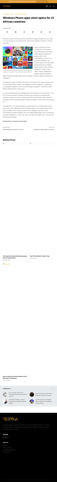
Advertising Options (9, 450)
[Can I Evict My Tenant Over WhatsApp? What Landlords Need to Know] (5, 394)
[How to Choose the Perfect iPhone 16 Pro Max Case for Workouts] (15, 318)
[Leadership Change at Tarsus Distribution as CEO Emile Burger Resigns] (5, 401)
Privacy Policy (7, 447)
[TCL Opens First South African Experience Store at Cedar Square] (15, 198)
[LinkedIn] (33, 32)
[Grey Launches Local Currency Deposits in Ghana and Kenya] (32, 394)
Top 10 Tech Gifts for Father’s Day (39, 256)
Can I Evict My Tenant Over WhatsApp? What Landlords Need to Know (18, 394)
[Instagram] (7, 437)
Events (5, 445)
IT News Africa (7, 425)
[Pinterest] (24, 32)
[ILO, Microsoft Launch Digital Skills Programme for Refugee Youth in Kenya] (32, 401)
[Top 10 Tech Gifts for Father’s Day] (42, 198)
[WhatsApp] (41, 32)
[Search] (50, 6)
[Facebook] (7, 32)
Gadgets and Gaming (21, 14)
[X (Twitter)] (15, 32)
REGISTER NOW (41, 1)
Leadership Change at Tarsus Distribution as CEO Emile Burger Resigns (17, 401)
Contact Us (6, 452)
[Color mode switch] (47, 6)
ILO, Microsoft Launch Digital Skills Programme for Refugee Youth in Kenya (44, 401)
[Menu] (53, 6)
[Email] (50, 32)
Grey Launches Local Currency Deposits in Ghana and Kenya (44, 394)
